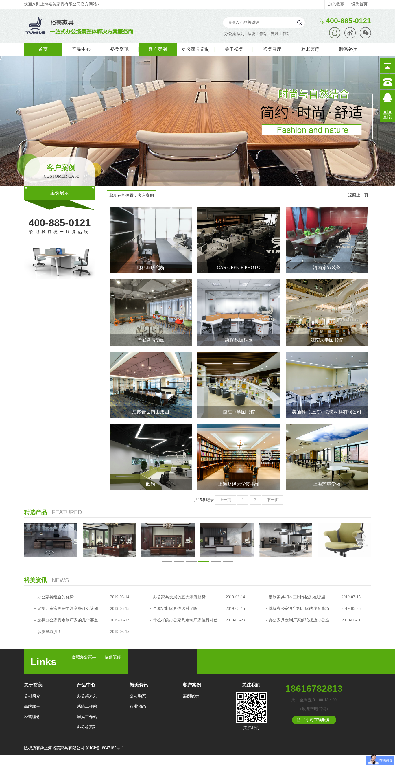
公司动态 (138, 696)
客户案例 (157, 49)
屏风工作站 (280, 34)
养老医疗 (310, 49)
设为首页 (359, 4)
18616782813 (314, 688)
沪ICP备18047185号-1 (105, 748)
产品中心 (81, 49)
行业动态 (138, 706)
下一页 (273, 500)
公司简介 (32, 696)
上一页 (225, 500)
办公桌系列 (234, 34)
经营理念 (32, 717)
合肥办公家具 (84, 657)
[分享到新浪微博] (350, 32)
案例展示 (59, 192)
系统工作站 (257, 34)
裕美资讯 (119, 49)
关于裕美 (234, 49)
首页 (43, 49)
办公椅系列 (87, 727)
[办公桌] (50, 540)
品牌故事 (32, 706)
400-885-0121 (60, 222)
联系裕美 (348, 49)
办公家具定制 (196, 49)
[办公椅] (344, 540)
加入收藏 (336, 4)
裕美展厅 (272, 49)
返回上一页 (358, 195)
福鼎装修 (113, 657)
